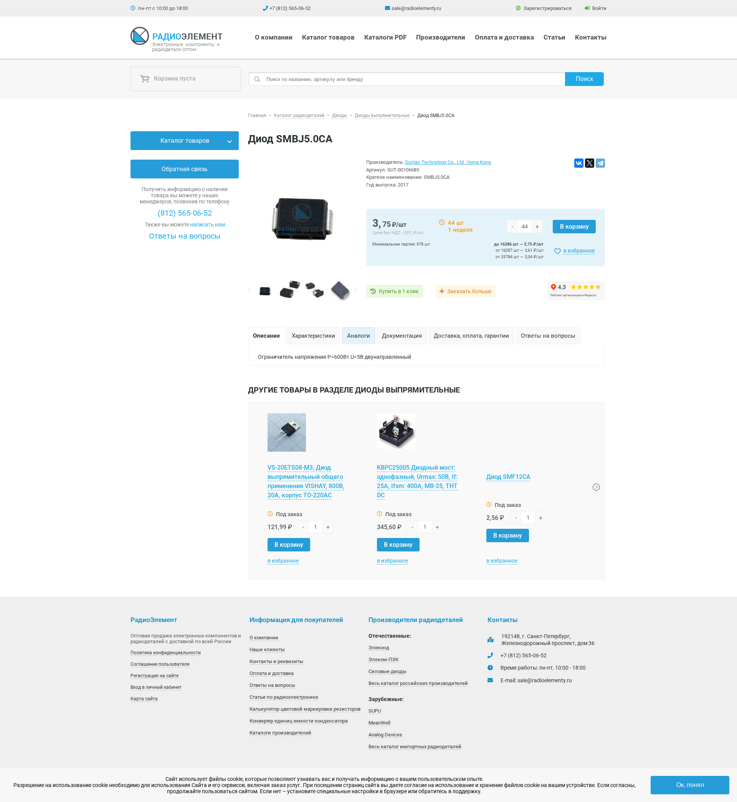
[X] (589, 163)
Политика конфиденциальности (166, 652)
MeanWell (379, 723)
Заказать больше (469, 291)
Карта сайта (144, 698)
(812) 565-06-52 (185, 213)
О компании (273, 37)
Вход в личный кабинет (156, 687)
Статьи (554, 37)
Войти (598, 8)
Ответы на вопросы (185, 236)
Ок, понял (690, 785)
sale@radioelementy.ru (416, 8)
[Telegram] (600, 163)
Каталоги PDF (385, 37)
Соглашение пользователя (160, 664)
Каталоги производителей (280, 733)
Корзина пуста (174, 79)
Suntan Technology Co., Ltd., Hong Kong (448, 162)
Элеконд (378, 647)
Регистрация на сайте (154, 675)
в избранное (579, 251)
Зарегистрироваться (547, 8)
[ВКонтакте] (578, 163)
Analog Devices (385, 735)
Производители (440, 37)
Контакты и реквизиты (276, 661)
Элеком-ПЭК (383, 659)
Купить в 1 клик (399, 291)
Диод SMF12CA (508, 476)
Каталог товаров (328, 37)
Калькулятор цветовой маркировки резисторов (305, 709)
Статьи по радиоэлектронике (284, 697)
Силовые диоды (387, 671)
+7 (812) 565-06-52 (290, 8)
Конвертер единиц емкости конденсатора (299, 721)
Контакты (590, 37)
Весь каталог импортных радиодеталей (414, 746)
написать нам (207, 224)
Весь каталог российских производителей (418, 683)
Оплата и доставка (504, 37)
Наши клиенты (267, 649)
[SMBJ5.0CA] (302, 218)
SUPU (374, 711)
